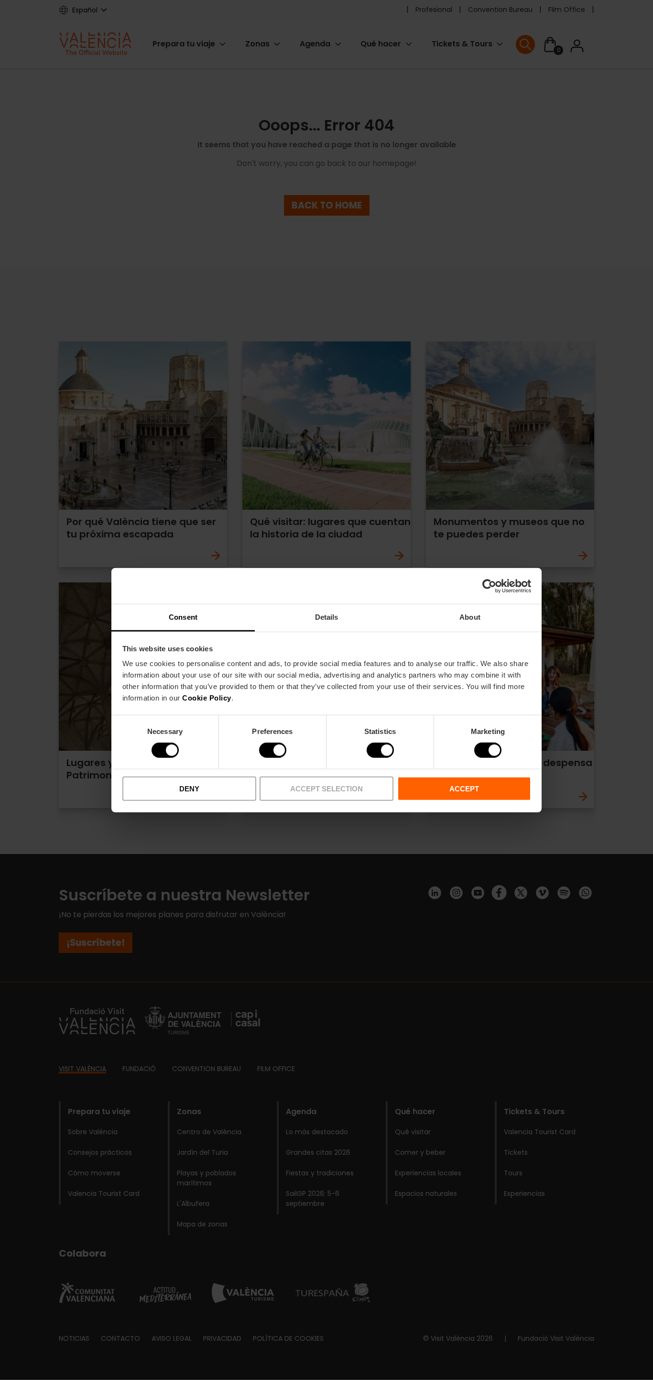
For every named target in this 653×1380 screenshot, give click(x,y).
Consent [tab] (183, 617)
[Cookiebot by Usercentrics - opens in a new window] (489, 586)
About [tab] (469, 617)
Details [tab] (326, 617)
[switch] (272, 750)
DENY (189, 789)
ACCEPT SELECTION (326, 789)
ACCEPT (464, 789)
